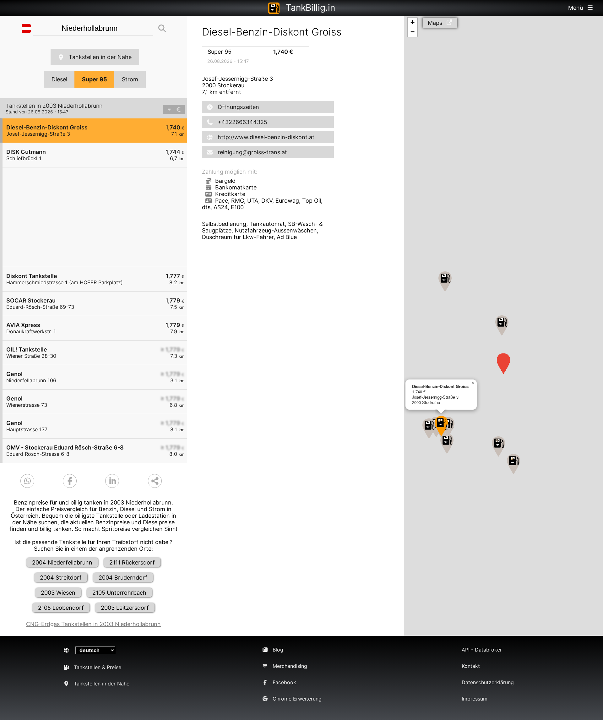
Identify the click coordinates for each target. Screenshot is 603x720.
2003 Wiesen (58, 592)
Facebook (284, 682)
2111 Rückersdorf (132, 562)
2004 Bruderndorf (123, 577)
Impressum (474, 698)
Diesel (59, 79)
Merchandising (290, 666)
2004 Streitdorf (61, 577)
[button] (441, 426)
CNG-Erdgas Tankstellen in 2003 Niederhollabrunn (93, 624)
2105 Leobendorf (61, 607)
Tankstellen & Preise (97, 667)
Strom (130, 79)
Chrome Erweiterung (297, 698)
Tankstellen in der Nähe (100, 57)
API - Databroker (482, 649)
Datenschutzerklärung (488, 682)
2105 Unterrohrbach (119, 592)
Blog (278, 649)
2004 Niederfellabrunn (62, 562)
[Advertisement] (97, 217)
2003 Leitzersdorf (125, 607)
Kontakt (471, 666)
